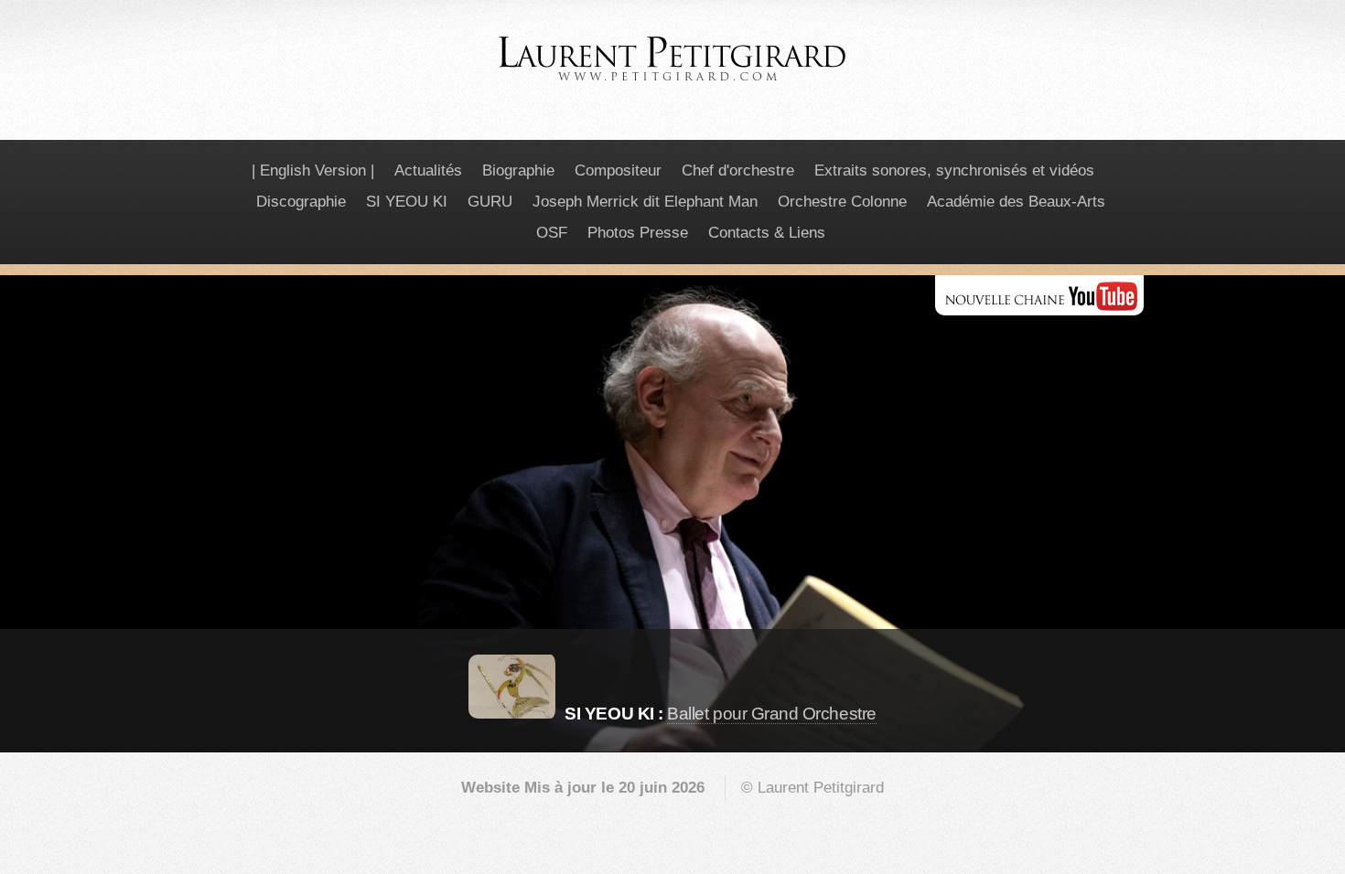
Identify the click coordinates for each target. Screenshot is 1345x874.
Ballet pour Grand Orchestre (771, 713)
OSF (551, 232)
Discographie (301, 201)
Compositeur (618, 170)
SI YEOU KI (406, 201)
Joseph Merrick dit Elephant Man (645, 201)
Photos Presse (637, 232)
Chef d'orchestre (738, 170)
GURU (490, 201)
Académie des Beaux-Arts (1016, 201)
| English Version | (313, 170)
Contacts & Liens (766, 232)
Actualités (428, 170)
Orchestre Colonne (842, 201)
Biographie (518, 170)
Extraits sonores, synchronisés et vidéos (954, 170)
